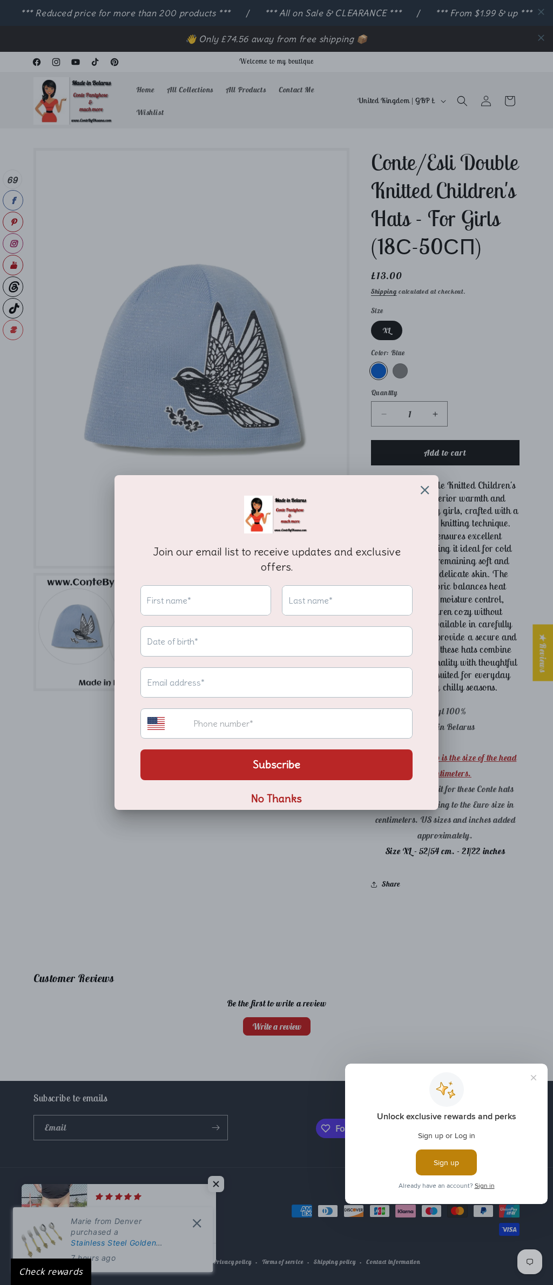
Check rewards (51, 1271)
